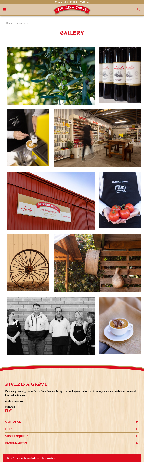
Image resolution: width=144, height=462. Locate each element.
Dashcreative (48, 458)
